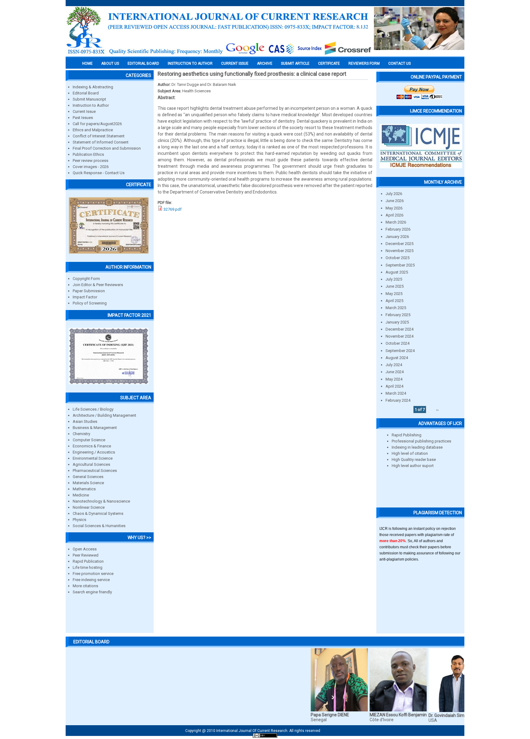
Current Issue (234, 63)
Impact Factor (85, 297)
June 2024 (395, 372)
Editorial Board (86, 93)
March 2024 (396, 393)
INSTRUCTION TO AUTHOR (190, 63)
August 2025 (397, 272)
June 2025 (395, 286)
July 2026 (394, 193)
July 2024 (394, 364)
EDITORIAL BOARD (143, 63)
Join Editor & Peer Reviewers (98, 284)
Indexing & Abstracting (93, 87)
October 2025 (397, 257)
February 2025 (398, 314)
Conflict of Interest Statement (99, 136)
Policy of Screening (90, 303)
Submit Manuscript (89, 99)
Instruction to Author (91, 105)
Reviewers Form (364, 63)
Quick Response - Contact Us (99, 172)
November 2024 (399, 336)
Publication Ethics (88, 154)
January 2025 (397, 322)
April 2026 (394, 215)
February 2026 (398, 229)
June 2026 (395, 200)
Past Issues (83, 117)
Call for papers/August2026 (97, 123)
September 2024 (400, 350)
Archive (264, 63)
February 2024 (398, 400)
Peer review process (90, 160)
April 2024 (394, 386)
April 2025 (394, 300)
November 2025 (399, 250)
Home (87, 63)
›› (437, 409)
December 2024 (399, 329)
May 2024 (394, 379)
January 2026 (397, 236)
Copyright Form (86, 278)
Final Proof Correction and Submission (107, 148)
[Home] (219, 54)
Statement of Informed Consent (101, 142)
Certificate (329, 63)
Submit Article (295, 63)
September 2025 (400, 265)
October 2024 (397, 343)
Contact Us (399, 63)
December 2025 (399, 243)
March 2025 (396, 307)
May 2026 (394, 208)
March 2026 (396, 222)
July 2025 (394, 279)
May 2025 (394, 293)
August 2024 (397, 357)
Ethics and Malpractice (93, 130)
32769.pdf (172, 209)
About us (110, 63)
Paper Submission (89, 291)
